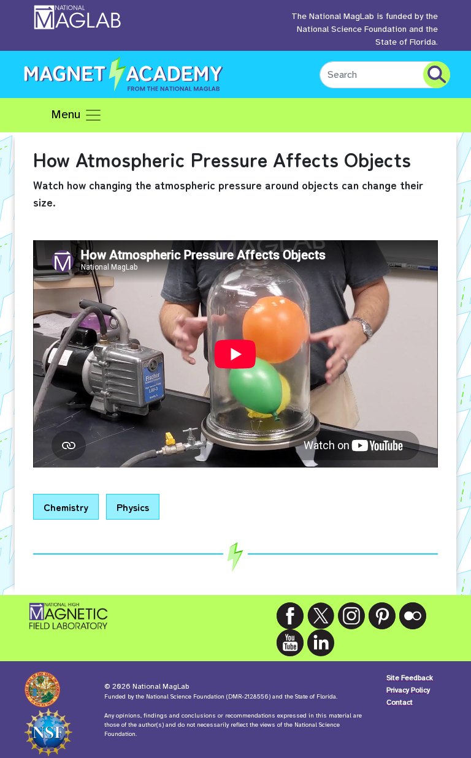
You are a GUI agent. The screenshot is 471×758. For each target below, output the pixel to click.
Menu (67, 114)
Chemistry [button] (66, 506)
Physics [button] (133, 506)
